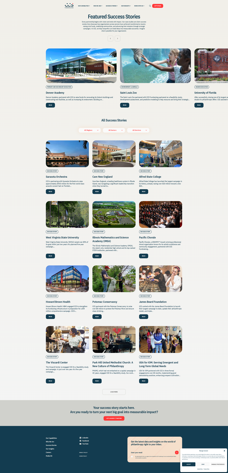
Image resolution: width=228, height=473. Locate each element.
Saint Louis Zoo (128, 92)
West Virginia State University (63, 237)
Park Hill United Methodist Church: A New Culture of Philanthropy (112, 364)
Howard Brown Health (58, 302)
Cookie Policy (200, 469)
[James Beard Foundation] (160, 278)
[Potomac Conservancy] (113, 278)
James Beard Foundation (153, 302)
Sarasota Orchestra (56, 176)
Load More (114, 392)
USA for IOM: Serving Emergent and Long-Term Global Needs (158, 364)
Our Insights (50, 449)
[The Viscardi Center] (67, 339)
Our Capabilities (51, 438)
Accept (189, 464)
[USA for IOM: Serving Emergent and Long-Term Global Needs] (160, 339)
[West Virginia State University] (67, 214)
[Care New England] (113, 153)
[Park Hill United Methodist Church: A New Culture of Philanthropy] (113, 339)
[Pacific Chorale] (160, 214)
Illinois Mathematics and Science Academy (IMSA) (110, 239)
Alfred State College (150, 176)
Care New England (102, 176)
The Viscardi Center (57, 362)
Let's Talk (157, 6)
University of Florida (205, 92)
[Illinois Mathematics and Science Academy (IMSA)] (113, 214)
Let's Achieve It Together (114, 418)
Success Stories (51, 445)
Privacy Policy (206, 469)
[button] (224, 451)
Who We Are (50, 441)
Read (50, 105)
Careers (48, 452)
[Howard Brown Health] (67, 278)
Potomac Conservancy (104, 302)
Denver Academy (55, 92)
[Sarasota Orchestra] (67, 153)
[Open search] (150, 6)
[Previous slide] (110, 38)
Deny (203, 464)
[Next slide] (117, 38)
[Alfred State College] (160, 153)
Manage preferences (218, 464)
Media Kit (49, 456)
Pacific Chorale (147, 237)
